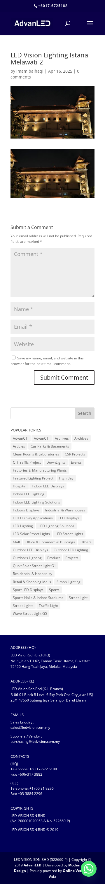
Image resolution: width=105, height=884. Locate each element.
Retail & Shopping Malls (32, 581)
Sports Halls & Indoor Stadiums (38, 597)
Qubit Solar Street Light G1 (34, 565)
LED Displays (68, 518)
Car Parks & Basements (50, 446)
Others (86, 542)
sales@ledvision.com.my (30, 727)
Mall (16, 542)
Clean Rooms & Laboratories (36, 454)
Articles (19, 446)
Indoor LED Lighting (28, 494)
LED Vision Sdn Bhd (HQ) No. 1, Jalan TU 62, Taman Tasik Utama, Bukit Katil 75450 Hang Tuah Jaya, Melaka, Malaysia (50, 661)
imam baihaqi (29, 71)
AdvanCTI (41, 438)
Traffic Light (48, 605)
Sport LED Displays (28, 589)
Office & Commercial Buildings (50, 542)
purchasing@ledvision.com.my (35, 741)
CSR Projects (75, 454)
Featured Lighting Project (33, 478)
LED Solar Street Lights (31, 533)
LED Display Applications (33, 518)
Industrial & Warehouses (65, 510)
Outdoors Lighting (27, 557)
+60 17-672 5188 (43, 769)
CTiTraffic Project (27, 462)
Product (53, 557)
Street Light (78, 597)
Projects (71, 557)
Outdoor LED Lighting (71, 549)
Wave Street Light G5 (30, 613)
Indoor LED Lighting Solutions (36, 502)
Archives (62, 438)
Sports (54, 589)
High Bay (66, 478)
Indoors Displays (26, 510)
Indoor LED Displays (48, 486)
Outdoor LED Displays (30, 549)
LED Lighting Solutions (56, 525)
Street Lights (23, 605)
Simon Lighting (68, 581)
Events (76, 462)
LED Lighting (23, 525)
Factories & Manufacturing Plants (40, 470)
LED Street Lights (69, 533)
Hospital (19, 486)
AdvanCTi (20, 438)
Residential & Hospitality (32, 573)
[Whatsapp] (89, 869)
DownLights (55, 462)
